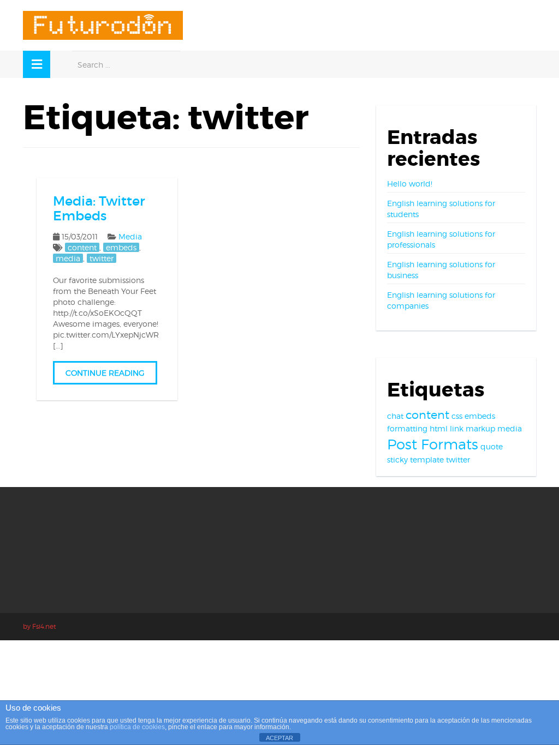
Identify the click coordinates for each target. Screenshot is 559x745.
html (439, 428)
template (427, 459)
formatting (407, 428)
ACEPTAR (279, 738)
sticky (397, 459)
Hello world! (409, 183)
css (456, 415)
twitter (102, 258)
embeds (121, 247)
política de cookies (137, 727)
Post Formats (432, 444)
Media (130, 236)
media (68, 258)
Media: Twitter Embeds (99, 208)
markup (480, 428)
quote (491, 446)
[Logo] (103, 25)
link (456, 428)
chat (395, 415)
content (82, 247)
